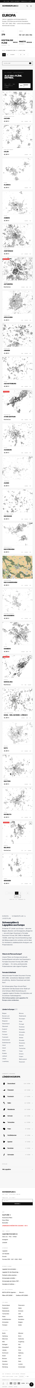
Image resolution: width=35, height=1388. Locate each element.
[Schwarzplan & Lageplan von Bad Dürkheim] (17, 538)
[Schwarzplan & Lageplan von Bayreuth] (17, 803)
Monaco (21, 1013)
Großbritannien (6, 1042)
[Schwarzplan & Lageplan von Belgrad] (17, 836)
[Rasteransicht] (4, 54)
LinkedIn (4, 1242)
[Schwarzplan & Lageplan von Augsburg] (17, 439)
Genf (19, 1358)
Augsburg (21, 1341)
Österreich (22, 1062)
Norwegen (22, 1018)
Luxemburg (5, 1061)
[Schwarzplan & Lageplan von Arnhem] (17, 339)
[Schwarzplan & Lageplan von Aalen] (17, 141)
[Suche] (27, 6)
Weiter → (17, 896)
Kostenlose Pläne (7, 1217)
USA (19, 1313)
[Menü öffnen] (31, 6)
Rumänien (22, 1027)
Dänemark (5, 1026)
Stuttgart (4, 1344)
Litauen (4, 1058)
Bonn (19, 1336)
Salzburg (20, 1353)
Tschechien (22, 1048)
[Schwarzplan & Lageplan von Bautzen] (17, 770)
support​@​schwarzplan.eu (10, 1234)
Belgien (4, 1013)
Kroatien (4, 1053)
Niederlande (22, 1016)
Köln (3, 1341)
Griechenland (6, 1040)
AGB (3, 1373)
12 (27, 893)
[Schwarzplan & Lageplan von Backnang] (17, 505)
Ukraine (21, 1054)
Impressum (22, 1373)
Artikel (15, 1236)
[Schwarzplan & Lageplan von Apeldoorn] (17, 306)
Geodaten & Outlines (9, 1284)
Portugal (21, 1024)
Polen (20, 1021)
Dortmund (5, 1353)
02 (20, 893)
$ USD (7, 1383)
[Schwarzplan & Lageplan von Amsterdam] (17, 240)
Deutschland (5, 1023)
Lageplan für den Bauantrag (11, 1272)
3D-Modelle (5, 1253)
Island (4, 1048)
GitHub (15, 1386)
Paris (19, 1361)
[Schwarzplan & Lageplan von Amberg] (17, 207)
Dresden (4, 1361)
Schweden (22, 1032)
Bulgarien (5, 1021)
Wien (19, 1347)
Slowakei (21, 1040)
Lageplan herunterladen (9, 1269)
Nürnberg (5, 1367)
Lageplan (4, 1251)
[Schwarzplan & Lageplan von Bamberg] (17, 638)
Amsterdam (21, 1367)
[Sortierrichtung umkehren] (21, 54)
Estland (4, 1031)
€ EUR (3, 1383)
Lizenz (16, 1376)
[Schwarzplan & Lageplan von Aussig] (17, 472)
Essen (4, 1355)
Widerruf (22, 1376)
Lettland (4, 1056)
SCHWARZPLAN (10, 6)
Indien (20, 1325)
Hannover (5, 1364)
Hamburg (5, 1336)
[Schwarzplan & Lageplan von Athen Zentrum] (17, 406)
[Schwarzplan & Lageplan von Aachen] (17, 107)
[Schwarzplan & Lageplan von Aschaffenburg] (17, 372)
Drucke (4, 1256)
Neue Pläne (5, 1220)
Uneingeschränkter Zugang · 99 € (15, 1225)
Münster (20, 1333)
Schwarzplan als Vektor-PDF (11, 1281)
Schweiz (21, 1035)
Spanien (21, 1045)
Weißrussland (23, 1059)
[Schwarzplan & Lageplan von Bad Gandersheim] (17, 571)
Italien (4, 1050)
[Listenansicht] (7, 54)
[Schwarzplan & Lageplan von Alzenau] (17, 174)
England (4, 1029)
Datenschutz (8, 1373)
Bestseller (5, 1223)
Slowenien (22, 1043)
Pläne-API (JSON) (8, 1295)
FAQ (10, 1236)
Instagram (5, 1239)
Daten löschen (15, 1373)
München (5, 1339)
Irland (4, 1045)
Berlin (4, 1333)
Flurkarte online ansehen (10, 1275)
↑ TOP (27, 1376)
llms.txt (22, 1292)
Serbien (21, 1037)
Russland (21, 1029)
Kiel (19, 1344)
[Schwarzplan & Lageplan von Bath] (17, 737)
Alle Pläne (6, 1215)
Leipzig (4, 1350)
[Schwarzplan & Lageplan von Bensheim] (17, 870)
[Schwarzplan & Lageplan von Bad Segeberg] (17, 604)
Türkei (20, 1051)
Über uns (5, 1236)
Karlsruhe (21, 1339)
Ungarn (21, 1056)
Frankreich (5, 1037)
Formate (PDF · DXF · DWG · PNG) (12, 1259)
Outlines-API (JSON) (22, 1295)
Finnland (4, 1034)
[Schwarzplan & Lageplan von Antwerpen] (17, 273)
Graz (19, 1350)
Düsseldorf (5, 1347)
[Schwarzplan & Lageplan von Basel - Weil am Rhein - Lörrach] (17, 704)
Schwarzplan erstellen (9, 1278)
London (20, 1364)
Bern (19, 1355)
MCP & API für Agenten (9, 1292)
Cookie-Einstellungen (7, 1376)
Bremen (4, 1358)
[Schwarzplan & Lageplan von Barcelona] (17, 671)
